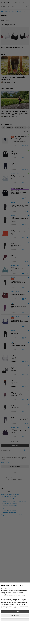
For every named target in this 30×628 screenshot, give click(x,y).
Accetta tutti (15, 612)
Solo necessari (15, 615)
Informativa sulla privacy (13, 625)
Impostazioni (15, 620)
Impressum (3, 625)
